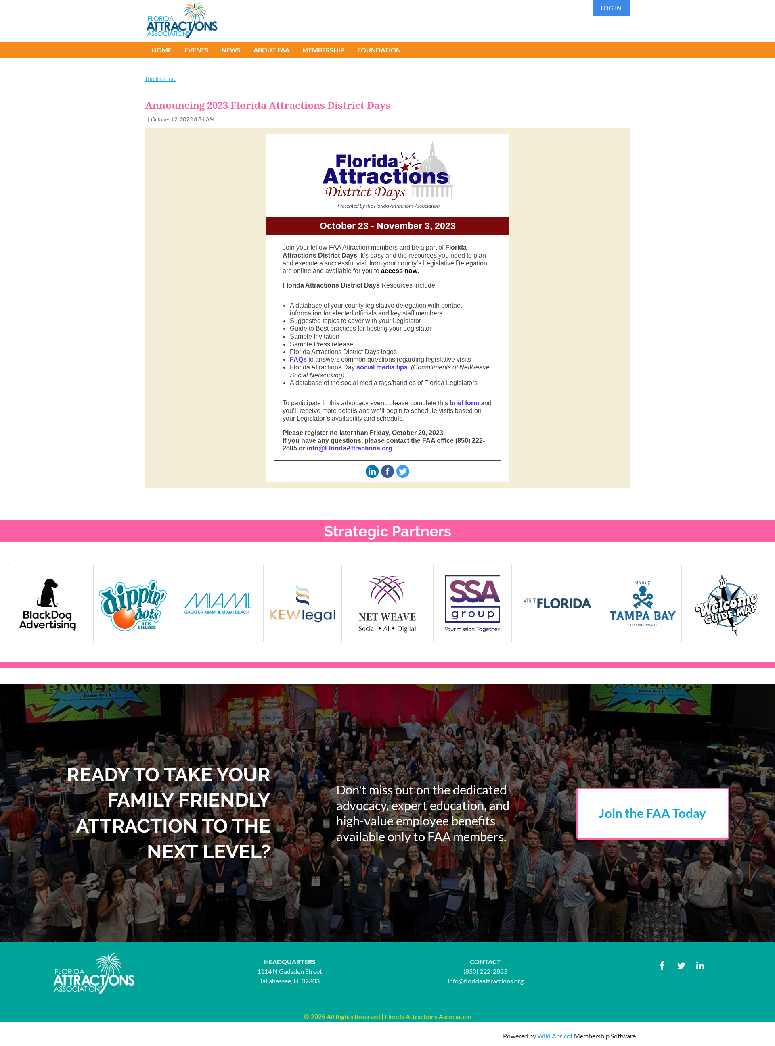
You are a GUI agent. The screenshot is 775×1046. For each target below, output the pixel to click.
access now (399, 270)
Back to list (160, 78)
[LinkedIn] (700, 965)
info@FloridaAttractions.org (349, 448)
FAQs (298, 359)
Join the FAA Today (652, 813)
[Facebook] (662, 965)
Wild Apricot (555, 1036)
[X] (681, 965)
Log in (611, 8)
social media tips (382, 367)
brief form (464, 403)
